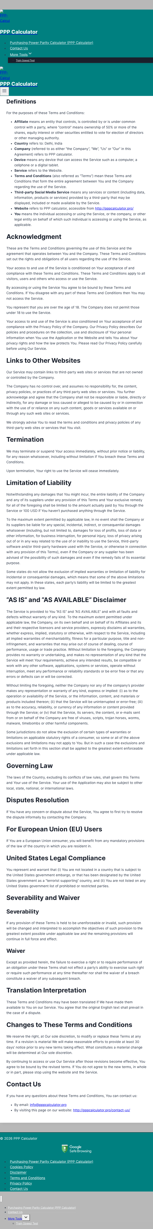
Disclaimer (18, 1173)
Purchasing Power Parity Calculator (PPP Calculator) (51, 43)
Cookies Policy (21, 1167)
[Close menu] (1, 1198)
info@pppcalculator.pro (48, 1105)
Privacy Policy (21, 1183)
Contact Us (19, 48)
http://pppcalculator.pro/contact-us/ (101, 1110)
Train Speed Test (25, 60)
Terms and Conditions (27, 1178)
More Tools (15, 1218)
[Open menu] (4, 91)
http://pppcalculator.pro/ (114, 208)
